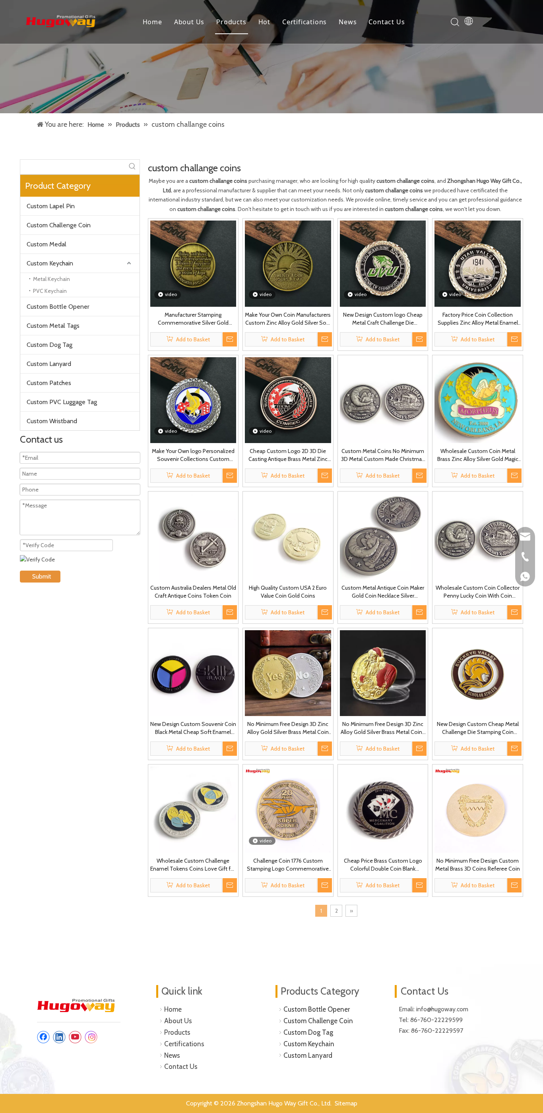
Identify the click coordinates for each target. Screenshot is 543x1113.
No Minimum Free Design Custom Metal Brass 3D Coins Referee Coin (477, 864)
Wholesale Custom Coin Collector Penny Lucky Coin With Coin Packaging (478, 592)
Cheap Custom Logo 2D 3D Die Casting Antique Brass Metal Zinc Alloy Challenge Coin (288, 455)
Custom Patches (49, 383)
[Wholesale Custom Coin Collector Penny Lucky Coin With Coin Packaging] (477, 536)
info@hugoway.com (443, 1009)
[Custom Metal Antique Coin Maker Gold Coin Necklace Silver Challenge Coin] (383, 536)
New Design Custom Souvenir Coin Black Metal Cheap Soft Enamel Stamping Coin (193, 728)
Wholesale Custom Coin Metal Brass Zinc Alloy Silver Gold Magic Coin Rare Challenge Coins (477, 455)
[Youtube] (75, 1037)
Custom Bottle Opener (58, 306)
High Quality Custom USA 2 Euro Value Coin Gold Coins (288, 591)
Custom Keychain (50, 263)
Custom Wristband (52, 421)
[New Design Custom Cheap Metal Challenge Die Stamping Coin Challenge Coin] (477, 672)
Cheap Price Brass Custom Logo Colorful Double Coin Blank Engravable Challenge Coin (383, 865)
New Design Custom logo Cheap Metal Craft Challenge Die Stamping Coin (383, 319)
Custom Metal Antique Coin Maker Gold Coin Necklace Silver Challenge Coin (382, 592)
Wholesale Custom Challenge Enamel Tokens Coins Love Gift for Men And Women (193, 865)
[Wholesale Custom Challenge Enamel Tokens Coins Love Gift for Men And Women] (193, 809)
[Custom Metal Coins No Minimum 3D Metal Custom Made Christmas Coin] (383, 399)
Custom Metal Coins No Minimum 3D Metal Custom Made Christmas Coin (383, 455)
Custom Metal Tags (53, 325)
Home (152, 21)
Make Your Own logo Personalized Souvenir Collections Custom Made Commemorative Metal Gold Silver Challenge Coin (193, 455)
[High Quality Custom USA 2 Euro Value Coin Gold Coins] (288, 536)
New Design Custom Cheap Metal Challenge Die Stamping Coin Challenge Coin (478, 728)
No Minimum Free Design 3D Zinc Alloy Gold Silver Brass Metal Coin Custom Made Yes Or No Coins (288, 728)
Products (231, 21)
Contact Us (386, 21)
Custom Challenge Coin (59, 225)
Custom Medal (46, 244)
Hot (264, 21)
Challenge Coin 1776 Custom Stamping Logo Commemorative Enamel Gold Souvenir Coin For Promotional (288, 865)
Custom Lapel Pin (51, 206)
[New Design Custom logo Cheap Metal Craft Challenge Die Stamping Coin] (383, 263)
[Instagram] (91, 1037)
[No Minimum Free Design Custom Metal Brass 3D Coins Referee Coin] (477, 809)
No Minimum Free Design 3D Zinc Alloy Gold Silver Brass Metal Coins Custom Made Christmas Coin (383, 728)
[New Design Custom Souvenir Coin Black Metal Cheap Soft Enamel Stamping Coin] (193, 672)
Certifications (304, 21)
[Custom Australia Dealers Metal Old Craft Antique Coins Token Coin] (193, 536)
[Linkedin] (59, 1037)
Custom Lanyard (49, 364)
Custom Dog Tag (49, 344)
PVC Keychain (50, 290)
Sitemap (346, 1103)
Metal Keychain (51, 279)
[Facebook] (43, 1037)
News (348, 21)
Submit (41, 576)
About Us (189, 21)
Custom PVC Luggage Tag (62, 402)
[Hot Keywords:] (132, 167)
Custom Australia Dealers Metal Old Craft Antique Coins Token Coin (193, 591)
